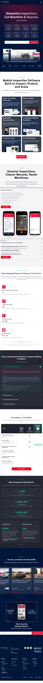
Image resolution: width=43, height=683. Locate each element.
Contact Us (35, 658)
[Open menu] (41, 2)
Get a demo (33, 42)
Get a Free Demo (21, 465)
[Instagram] (31, 644)
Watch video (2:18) (37, 629)
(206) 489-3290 (14, 649)
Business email (4, 629)
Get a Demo (5, 207)
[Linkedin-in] (25, 644)
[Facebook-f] (28, 644)
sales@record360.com (15, 645)
